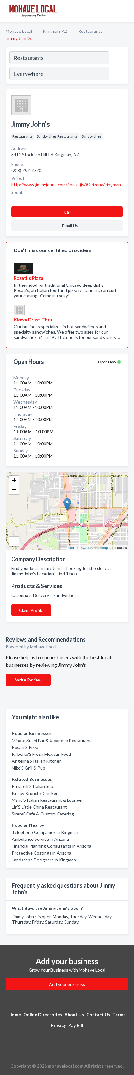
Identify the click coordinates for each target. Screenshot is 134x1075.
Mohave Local (19, 31)
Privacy (58, 1025)
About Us (74, 1014)
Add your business (67, 984)
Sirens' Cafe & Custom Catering (43, 813)
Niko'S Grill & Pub (28, 767)
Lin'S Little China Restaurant (39, 807)
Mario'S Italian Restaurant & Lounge (47, 800)
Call (67, 212)
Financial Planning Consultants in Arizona (51, 846)
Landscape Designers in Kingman (44, 859)
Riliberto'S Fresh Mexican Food (41, 754)
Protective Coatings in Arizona (41, 852)
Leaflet (73, 547)
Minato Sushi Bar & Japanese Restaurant (51, 740)
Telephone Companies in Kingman (45, 832)
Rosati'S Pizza (25, 747)
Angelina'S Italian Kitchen (37, 761)
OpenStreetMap (96, 547)
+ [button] (14, 480)
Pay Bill (75, 1025)
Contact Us (98, 1014)
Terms (119, 1014)
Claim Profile (31, 610)
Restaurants (90, 31)
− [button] (14, 489)
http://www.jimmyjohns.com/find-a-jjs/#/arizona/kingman (66, 184)
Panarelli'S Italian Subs (33, 786)
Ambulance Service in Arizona (40, 839)
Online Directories (42, 1014)
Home (14, 1014)
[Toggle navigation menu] (125, 11)
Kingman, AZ (55, 31)
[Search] (118, 66)
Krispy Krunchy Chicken (35, 793)
